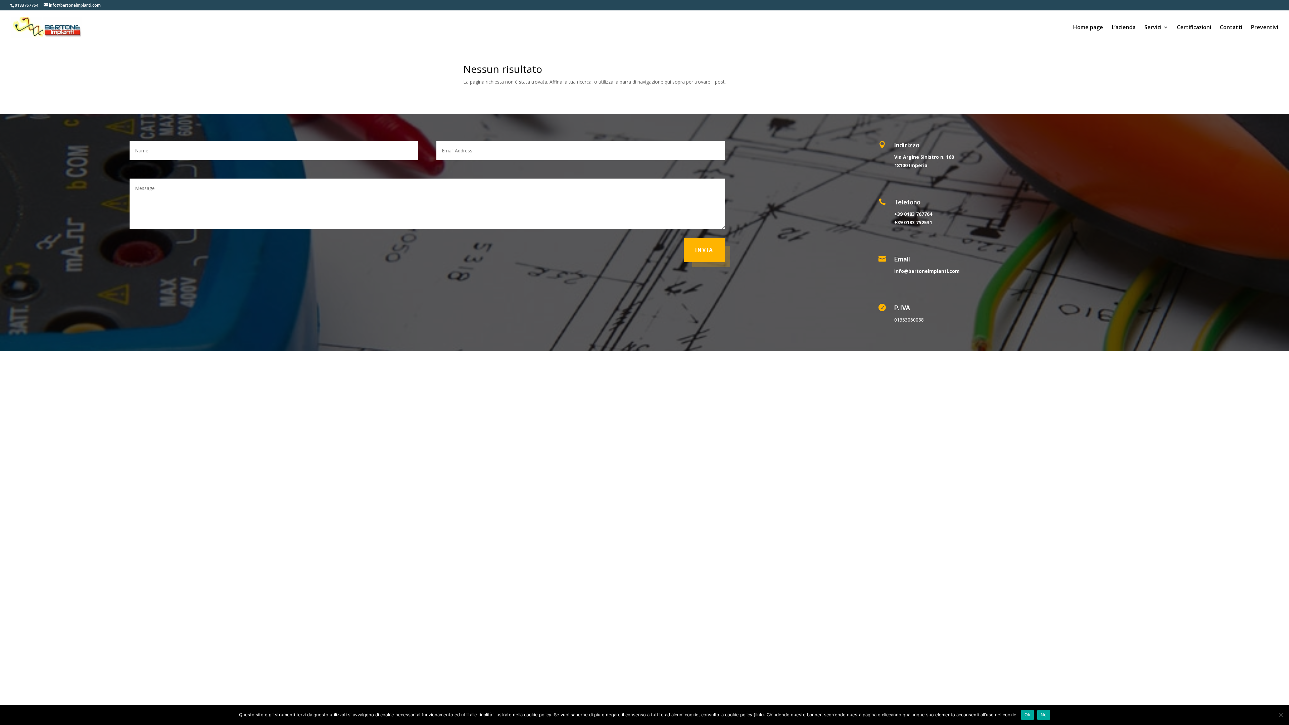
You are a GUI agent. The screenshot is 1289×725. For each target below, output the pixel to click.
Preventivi (1264, 28)
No (1044, 714)
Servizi (1152, 28)
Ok (1027, 714)
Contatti (1231, 28)
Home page (1088, 28)
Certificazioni (1194, 28)
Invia (704, 250)
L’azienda (1124, 28)
